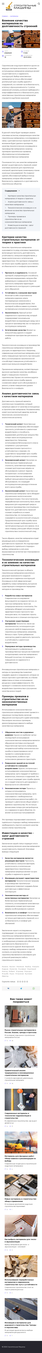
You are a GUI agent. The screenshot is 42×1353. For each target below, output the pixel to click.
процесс (28, 971)
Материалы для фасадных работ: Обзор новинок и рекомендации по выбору (20, 1158)
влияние (21, 967)
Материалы (8, 44)
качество (14, 969)
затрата (36, 967)
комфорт (23, 969)
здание (5, 969)
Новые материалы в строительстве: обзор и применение (21, 1200)
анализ (5, 967)
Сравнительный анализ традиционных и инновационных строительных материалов (19, 1072)
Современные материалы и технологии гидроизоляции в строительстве (18, 1115)
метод (5, 971)
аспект (12, 967)
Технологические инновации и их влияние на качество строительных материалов (20, 210)
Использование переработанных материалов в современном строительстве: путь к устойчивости (21, 1282)
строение (20, 974)
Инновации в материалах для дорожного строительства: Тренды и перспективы (20, 1325)
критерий (32, 969)
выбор (28, 967)
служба (5, 974)
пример (20, 971)
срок (12, 974)
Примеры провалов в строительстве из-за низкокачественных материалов (18, 219)
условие (29, 974)
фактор (5, 976)
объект (12, 971)
